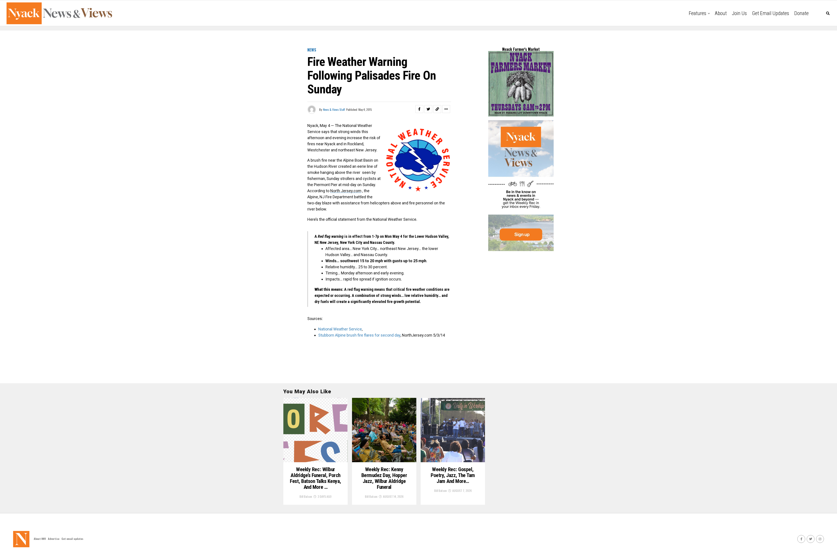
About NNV (40, 539)
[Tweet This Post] (428, 109)
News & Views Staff (334, 109)
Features (697, 13)
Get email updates (770, 13)
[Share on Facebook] (419, 109)
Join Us (739, 13)
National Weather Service (340, 329)
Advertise (53, 539)
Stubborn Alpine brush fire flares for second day (359, 335)
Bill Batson (305, 496)
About (721, 13)
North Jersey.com (345, 190)
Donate (801, 13)
